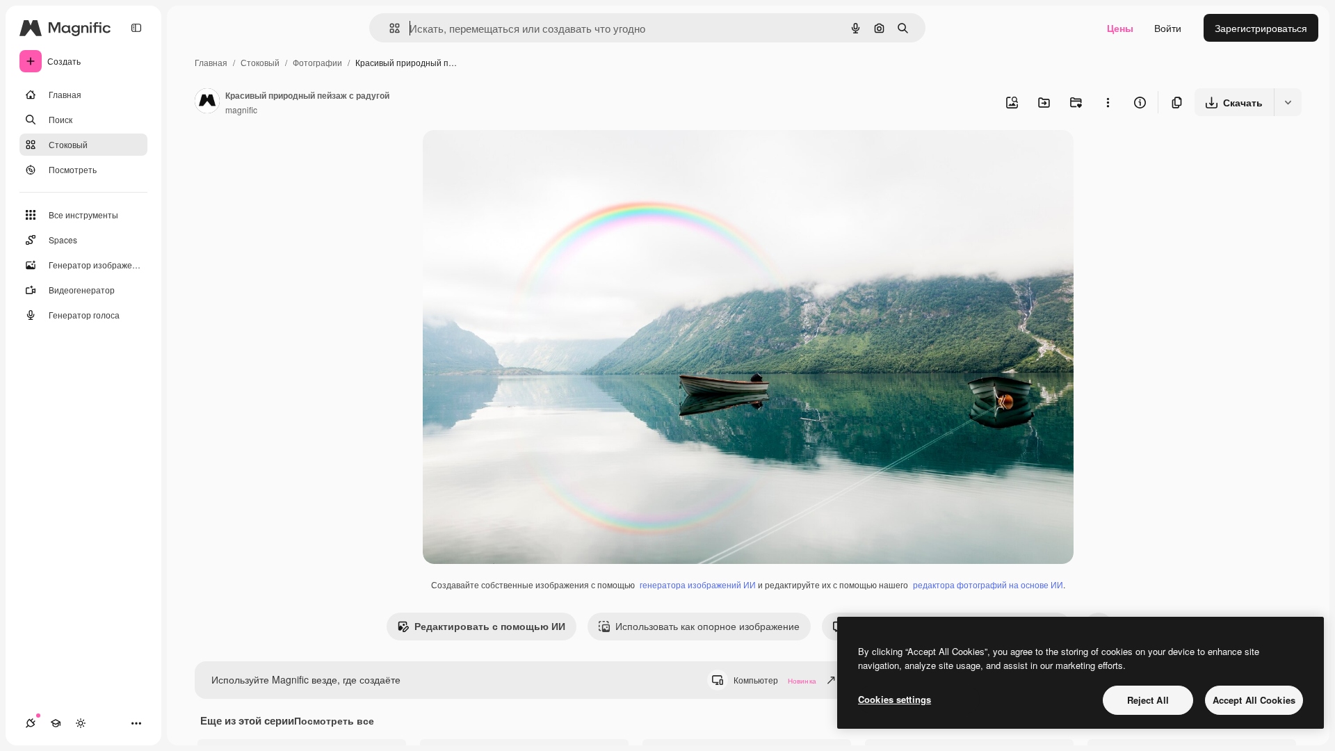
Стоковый (260, 62)
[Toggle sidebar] (136, 28)
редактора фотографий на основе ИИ (988, 584)
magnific (241, 109)
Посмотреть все (334, 720)
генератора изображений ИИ (698, 584)
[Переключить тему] (81, 723)
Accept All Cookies (1254, 699)
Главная (211, 62)
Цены (1120, 28)
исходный (516, 157)
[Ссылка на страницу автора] (207, 102)
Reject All (1148, 699)
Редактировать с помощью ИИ (489, 626)
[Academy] (55, 723)
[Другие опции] (1108, 102)
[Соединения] (30, 723)
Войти (1167, 28)
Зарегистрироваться (1261, 28)
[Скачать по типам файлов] (1288, 102)
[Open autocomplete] (389, 28)
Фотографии (317, 62)
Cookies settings (894, 699)
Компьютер (775, 680)
